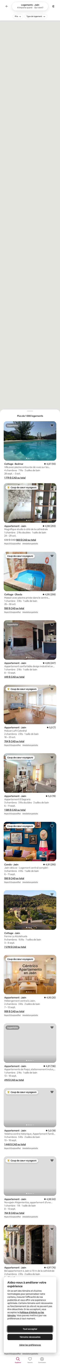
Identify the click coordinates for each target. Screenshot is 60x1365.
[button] (15, 477)
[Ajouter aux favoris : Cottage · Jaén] (52, 894)
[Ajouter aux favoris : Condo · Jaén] (52, 825)
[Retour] (7, 6)
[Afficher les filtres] (53, 6)
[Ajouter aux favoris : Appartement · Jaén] (52, 487)
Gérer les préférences (30, 1345)
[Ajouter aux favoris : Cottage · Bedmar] (52, 425)
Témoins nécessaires (30, 1337)
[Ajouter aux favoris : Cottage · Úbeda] (52, 555)
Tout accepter (30, 1329)
